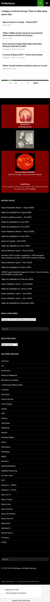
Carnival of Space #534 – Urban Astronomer (23, 54)
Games (4, 409)
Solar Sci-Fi (6, 494)
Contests (5, 389)
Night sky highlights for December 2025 (17, 303)
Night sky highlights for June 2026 (15, 227)
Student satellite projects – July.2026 (16, 217)
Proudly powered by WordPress (28, 581)
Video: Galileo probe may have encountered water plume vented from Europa (22, 34)
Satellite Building (8, 466)
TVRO (3, 542)
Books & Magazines (9, 375)
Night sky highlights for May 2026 (15, 236)
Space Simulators (8, 514)
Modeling (5, 428)
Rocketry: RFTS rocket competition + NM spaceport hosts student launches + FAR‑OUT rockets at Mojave (23, 256)
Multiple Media (7, 437)
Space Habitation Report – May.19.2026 (17, 231)
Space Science (7, 509)
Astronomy (6, 370)
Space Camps (6, 499)
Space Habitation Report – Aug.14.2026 (17, 207)
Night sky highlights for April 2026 (15, 246)
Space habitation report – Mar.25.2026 (17, 250)
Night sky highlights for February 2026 (17, 279)
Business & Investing (9, 380)
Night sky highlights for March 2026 (16, 267)
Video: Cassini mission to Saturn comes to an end (25, 65)
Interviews (5, 423)
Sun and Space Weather (25, 172)
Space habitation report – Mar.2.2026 (16, 262)
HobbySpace (8, 3)
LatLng (32, 189)
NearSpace (5, 447)
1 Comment (21, 49)
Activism (5, 361)
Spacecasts (5, 523)
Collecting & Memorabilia (12, 385)
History (4, 418)
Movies (4, 432)
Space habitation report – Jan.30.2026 (17, 284)
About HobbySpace (8, 581)
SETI (3, 480)
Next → (37, 83)
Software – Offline (8, 485)
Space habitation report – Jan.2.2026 (16, 293)
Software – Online (8, 490)
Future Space (6, 404)
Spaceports (6, 528)
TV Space (5, 537)
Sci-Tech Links (7, 475)
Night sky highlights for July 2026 (15, 222)
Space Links (6, 504)
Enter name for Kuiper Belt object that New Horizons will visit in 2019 (22, 45)
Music (3, 442)
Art (2, 366)
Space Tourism (7, 518)
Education (5, 394)
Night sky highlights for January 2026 (16, 289)
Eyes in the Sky (7, 399)
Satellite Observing (9, 471)
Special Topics (7, 533)
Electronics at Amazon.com (25, 125)
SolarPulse (25, 184)
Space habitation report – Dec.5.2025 (16, 298)
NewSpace (5, 451)
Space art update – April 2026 (13, 241)
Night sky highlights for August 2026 (16, 212)
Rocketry (5, 461)
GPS (3, 413)
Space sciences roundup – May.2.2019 (20, 22)
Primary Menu (47, 3)
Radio (3, 456)
